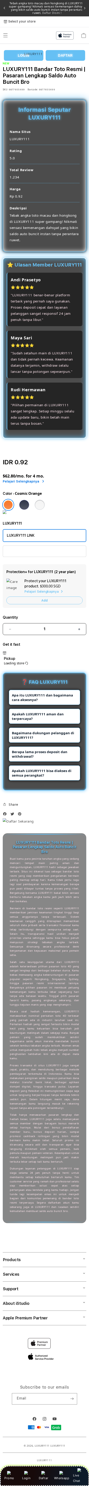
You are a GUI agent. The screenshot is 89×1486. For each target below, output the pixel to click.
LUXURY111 (42, 1445)
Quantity (10, 617)
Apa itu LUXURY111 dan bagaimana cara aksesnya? (42, 697)
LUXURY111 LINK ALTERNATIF (31, 551)
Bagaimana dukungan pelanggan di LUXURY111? (43, 735)
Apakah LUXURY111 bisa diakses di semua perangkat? (41, 772)
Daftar (43, 1478)
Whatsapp (61, 1478)
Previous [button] (4, 8)
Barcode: (33, 89)
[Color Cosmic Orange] (8, 504)
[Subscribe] (72, 1399)
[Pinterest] (21, 815)
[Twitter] (13, 815)
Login (26, 1478)
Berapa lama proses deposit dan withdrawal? (39, 754)
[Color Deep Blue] (24, 505)
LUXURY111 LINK (20, 535)
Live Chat (76, 1477)
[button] (10, 805)
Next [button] (84, 8)
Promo (9, 1478)
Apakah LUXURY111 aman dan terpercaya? (38, 716)
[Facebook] (6, 815)
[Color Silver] (40, 505)
